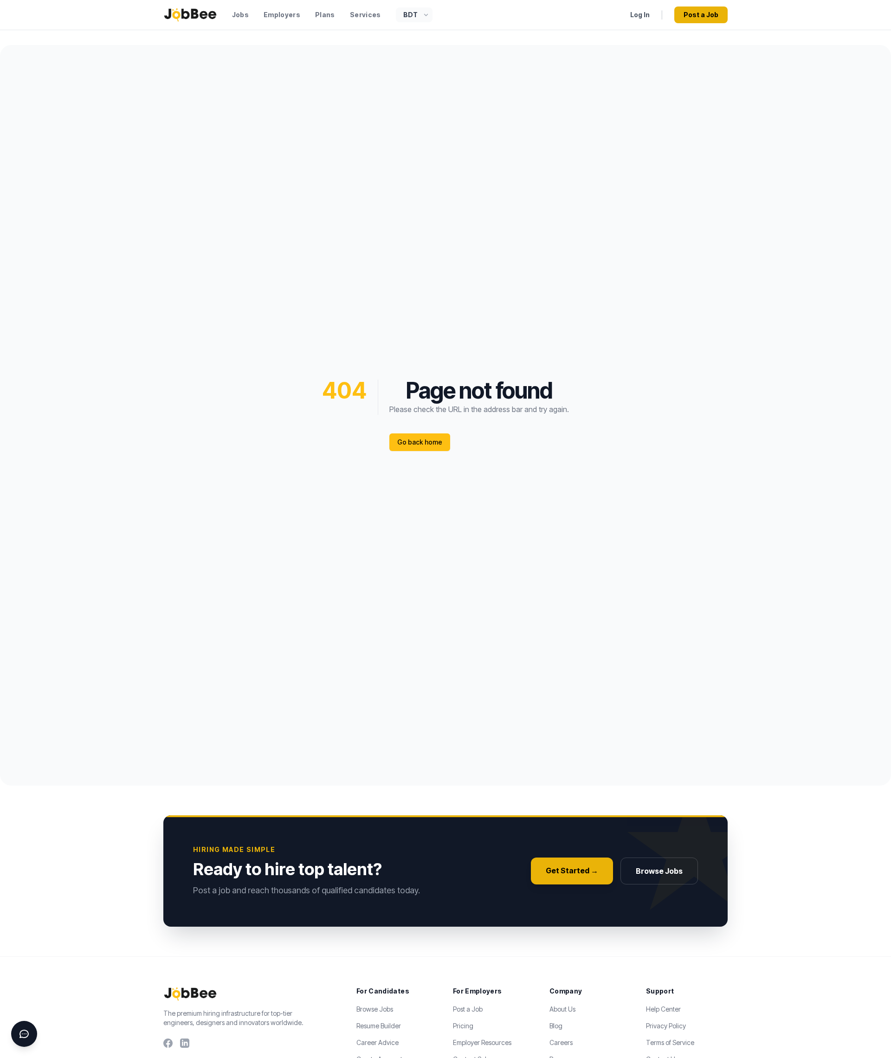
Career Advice (377, 1042)
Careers (561, 1042)
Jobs (240, 15)
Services (365, 15)
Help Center (663, 1009)
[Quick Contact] (24, 1034)
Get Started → (572, 870)
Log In (640, 15)
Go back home (419, 442)
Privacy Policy (666, 1026)
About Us (562, 1009)
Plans (325, 15)
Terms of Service (670, 1042)
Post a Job (701, 15)
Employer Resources (482, 1042)
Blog (555, 1026)
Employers (282, 15)
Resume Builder (378, 1026)
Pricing (463, 1026)
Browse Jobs (659, 871)
